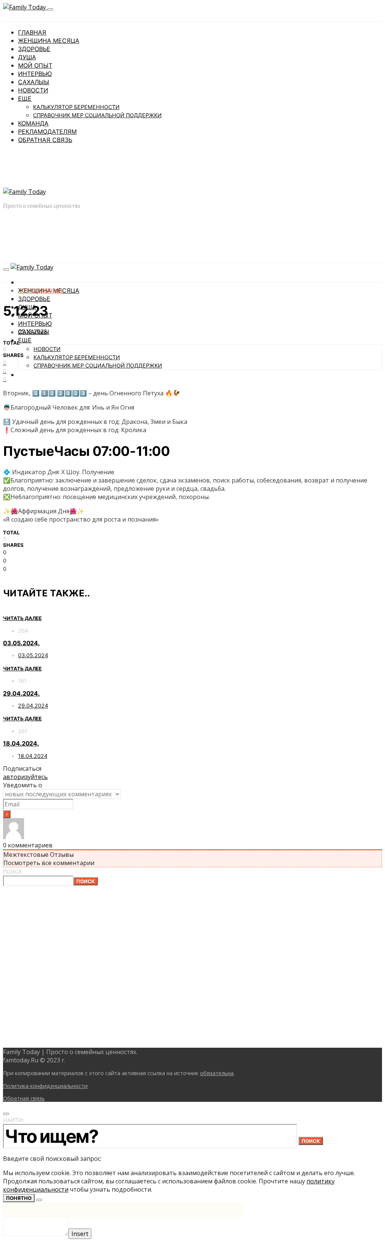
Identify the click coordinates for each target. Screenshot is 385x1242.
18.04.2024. (21, 743)
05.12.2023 (32, 331)
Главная (32, 32)
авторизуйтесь (25, 777)
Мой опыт (35, 65)
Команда (33, 123)
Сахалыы (33, 82)
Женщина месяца (48, 40)
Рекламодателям (47, 131)
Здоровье (34, 49)
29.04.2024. (21, 693)
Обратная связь (45, 140)
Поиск (12, 871)
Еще (25, 98)
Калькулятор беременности (76, 107)
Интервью (35, 73)
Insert (79, 1234)
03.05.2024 (33, 655)
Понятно (19, 1198)
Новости (33, 90)
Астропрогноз (40, 290)
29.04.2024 (33, 705)
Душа (27, 57)
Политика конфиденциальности (45, 1085)
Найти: (13, 1120)
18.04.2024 (32, 756)
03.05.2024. (21, 643)
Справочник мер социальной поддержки (97, 115)
